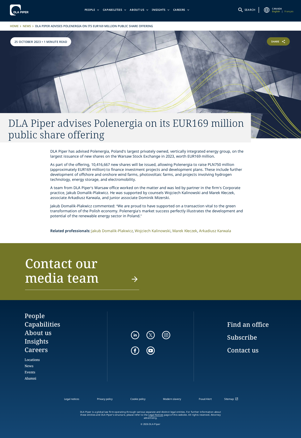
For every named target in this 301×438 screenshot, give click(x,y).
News (27, 26)
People (90, 10)
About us (137, 10)
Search (250, 10)
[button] (82, 273)
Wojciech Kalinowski (152, 230)
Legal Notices (155, 414)
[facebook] (135, 350)
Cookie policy (137, 399)
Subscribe (242, 337)
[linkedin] (135, 335)
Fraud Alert (205, 399)
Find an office (248, 324)
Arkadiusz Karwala (215, 230)
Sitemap (229, 399)
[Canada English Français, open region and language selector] (266, 9)
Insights (158, 10)
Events (30, 372)
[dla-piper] (20, 10)
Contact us (243, 350)
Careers (179, 10)
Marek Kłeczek (184, 230)
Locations (32, 359)
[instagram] (166, 335)
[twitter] (150, 335)
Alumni (30, 378)
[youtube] (150, 350)
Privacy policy (105, 399)
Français (288, 11)
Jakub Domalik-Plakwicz (112, 230)
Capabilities (112, 10)
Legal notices (71, 399)
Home (14, 26)
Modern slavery (172, 399)
